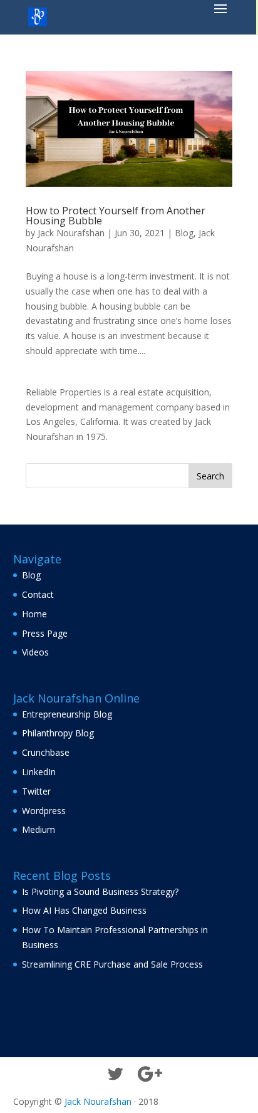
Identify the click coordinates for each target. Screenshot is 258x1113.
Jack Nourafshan (71, 233)
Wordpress (44, 811)
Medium (38, 829)
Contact (38, 594)
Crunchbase (46, 752)
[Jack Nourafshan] (37, 16)
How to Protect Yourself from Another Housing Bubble (115, 215)
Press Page (45, 633)
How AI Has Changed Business (84, 910)
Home (34, 614)
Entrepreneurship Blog (67, 714)
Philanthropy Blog (58, 733)
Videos (35, 652)
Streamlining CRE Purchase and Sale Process (112, 964)
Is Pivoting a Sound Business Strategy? (100, 891)
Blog (184, 233)
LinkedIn (39, 772)
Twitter (36, 791)
